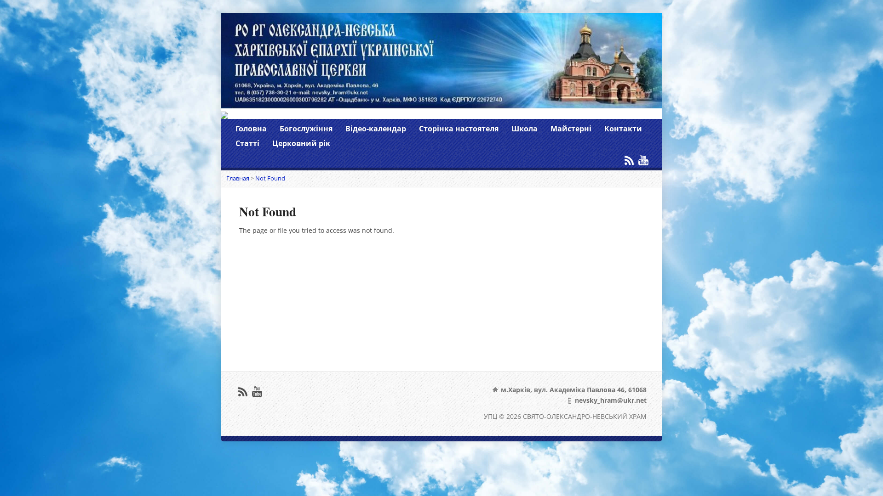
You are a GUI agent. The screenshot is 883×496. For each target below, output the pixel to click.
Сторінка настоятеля (459, 129)
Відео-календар (375, 129)
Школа (524, 129)
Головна (251, 129)
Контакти (623, 129)
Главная (237, 178)
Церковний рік (301, 143)
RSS (629, 160)
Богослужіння (306, 129)
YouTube (643, 160)
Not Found (270, 178)
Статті (247, 143)
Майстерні (570, 129)
